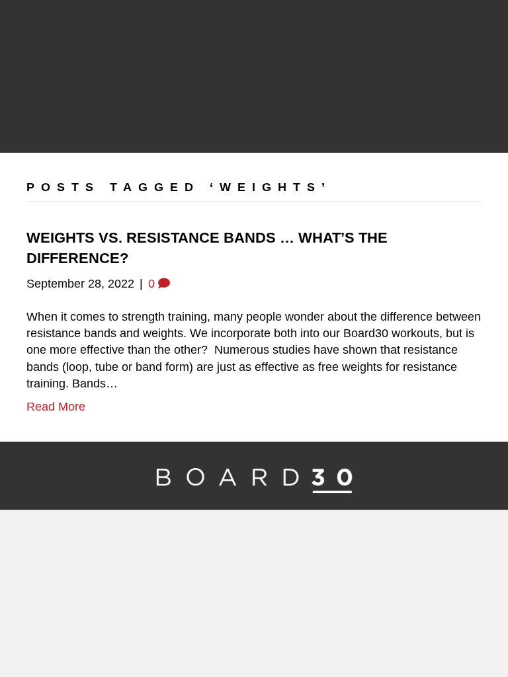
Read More (55, 406)
